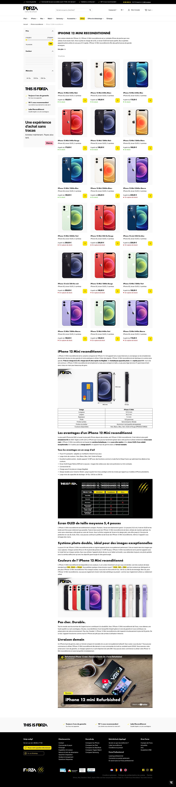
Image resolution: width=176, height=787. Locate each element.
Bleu (124, 567)
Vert (119, 567)
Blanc (73, 567)
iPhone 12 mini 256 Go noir (68, 284)
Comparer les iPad (92, 745)
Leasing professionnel (116, 756)
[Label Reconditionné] (63, 770)
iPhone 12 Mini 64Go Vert (100, 331)
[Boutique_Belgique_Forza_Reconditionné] (116, 770)
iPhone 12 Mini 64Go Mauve (134, 331)
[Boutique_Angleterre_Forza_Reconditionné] (125, 770)
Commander (63, 745)
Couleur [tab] (29, 51)
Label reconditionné (115, 745)
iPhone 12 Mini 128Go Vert (133, 284)
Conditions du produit (116, 747)
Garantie (61, 754)
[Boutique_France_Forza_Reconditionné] (121, 770)
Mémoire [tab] (29, 71)
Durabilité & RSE (146, 750)
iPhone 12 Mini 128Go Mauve (69, 331)
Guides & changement (66, 757)
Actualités (144, 745)
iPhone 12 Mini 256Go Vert (68, 236)
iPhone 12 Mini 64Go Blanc (101, 93)
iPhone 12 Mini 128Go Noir (101, 140)
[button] (113, 10)
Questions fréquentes (66, 759)
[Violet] (39, 64)
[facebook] (143, 770)
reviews (146, 2)
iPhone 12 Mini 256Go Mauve (134, 188)
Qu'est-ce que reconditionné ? (119, 743)
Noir (68, 567)
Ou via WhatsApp (33, 753)
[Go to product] (85, 100)
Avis (142, 747)
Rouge (79, 567)
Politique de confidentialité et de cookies (131, 775)
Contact (61, 743)
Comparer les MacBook (93, 747)
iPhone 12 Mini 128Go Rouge (102, 284)
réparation (69, 754)
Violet (115, 567)
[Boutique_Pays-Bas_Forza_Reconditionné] (111, 770)
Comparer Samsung (92, 752)
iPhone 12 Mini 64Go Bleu (133, 93)
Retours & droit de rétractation (68, 752)
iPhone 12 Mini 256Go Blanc (101, 188)
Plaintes (149, 775)
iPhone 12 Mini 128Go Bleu (68, 188)
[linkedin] (151, 770)
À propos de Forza (147, 743)
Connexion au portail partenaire (119, 758)
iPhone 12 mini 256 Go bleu (133, 236)
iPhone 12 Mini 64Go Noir (68, 93)
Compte (135, 10)
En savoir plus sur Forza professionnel (121, 760)
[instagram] (147, 770)
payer (70, 745)
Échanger (62, 747)
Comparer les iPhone (92, 743)
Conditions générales (109, 775)
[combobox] (73, 10)
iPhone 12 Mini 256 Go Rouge (102, 236)
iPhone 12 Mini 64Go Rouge (68, 140)
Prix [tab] (27, 31)
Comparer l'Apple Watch (94, 750)
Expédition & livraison (66, 750)
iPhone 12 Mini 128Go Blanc (134, 140)
